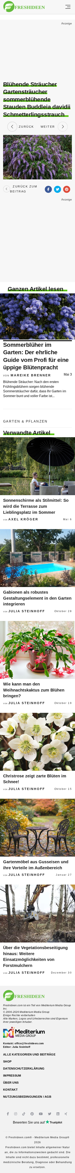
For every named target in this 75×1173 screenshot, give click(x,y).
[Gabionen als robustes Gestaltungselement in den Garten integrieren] (37, 558)
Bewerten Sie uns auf (29, 1122)
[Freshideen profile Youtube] (41, 1114)
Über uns (11, 1082)
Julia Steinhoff (26, 611)
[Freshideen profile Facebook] (8, 1114)
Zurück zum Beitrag (23, 189)
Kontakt (10, 1089)
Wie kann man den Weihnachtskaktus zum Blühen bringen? (33, 690)
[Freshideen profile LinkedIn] (58, 1114)
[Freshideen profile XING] (66, 1114)
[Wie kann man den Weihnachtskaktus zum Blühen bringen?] (37, 650)
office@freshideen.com (29, 1043)
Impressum (12, 1075)
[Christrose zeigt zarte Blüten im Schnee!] (37, 742)
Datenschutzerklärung (24, 1068)
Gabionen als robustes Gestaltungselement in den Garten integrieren (37, 598)
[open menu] (68, 7)
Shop (7, 1061)
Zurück (25, 126)
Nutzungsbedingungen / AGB (27, 1096)
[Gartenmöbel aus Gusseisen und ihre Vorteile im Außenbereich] (37, 828)
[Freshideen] (24, 6)
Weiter (49, 126)
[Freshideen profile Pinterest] (32, 1114)
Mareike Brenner (31, 375)
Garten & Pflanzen (25, 421)
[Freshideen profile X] (50, 1114)
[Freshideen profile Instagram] (16, 1114)
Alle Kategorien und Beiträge (29, 1054)
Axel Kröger (23, 519)
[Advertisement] (37, 51)
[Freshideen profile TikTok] (24, 1114)
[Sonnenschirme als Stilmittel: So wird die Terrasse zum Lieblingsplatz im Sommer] (37, 466)
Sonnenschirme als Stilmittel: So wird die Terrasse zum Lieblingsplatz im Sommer (36, 506)
